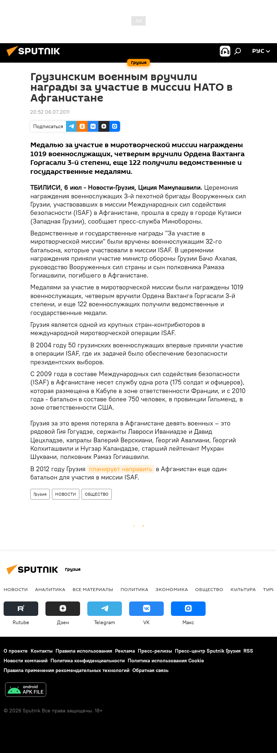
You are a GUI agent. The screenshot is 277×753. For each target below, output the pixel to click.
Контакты (42, 651)
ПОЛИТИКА (134, 589)
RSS (248, 651)
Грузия (40, 494)
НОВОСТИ (65, 494)
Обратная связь (150, 670)
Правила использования (84, 651)
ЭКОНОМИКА (171, 589)
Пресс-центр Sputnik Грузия (208, 651)
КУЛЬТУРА (243, 589)
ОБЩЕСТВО (97, 494)
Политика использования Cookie (166, 660)
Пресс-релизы (155, 651)
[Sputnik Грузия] (35, 57)
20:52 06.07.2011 (50, 112)
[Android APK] (25, 690)
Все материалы (92, 589)
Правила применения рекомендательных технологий (66, 670)
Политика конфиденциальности (87, 660)
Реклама (125, 651)
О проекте (16, 651)
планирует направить (120, 469)
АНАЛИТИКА (50, 589)
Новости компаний (26, 660)
